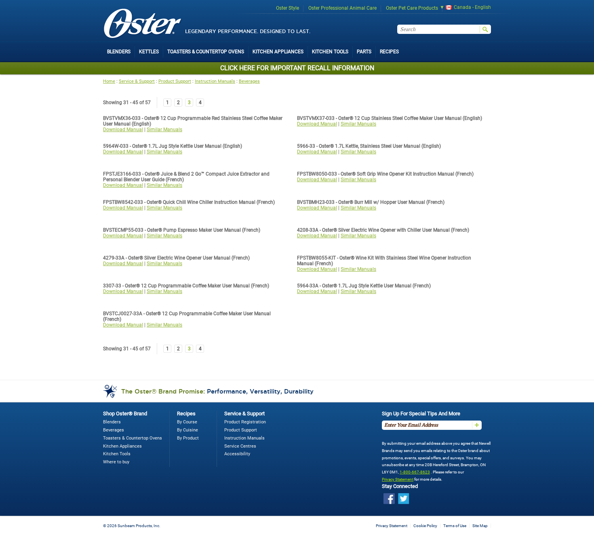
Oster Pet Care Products (412, 8)
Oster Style (287, 8)
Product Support (174, 81)
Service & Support (137, 81)
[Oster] (142, 24)
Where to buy (116, 462)
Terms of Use (454, 525)
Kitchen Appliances (122, 446)
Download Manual (123, 129)
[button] (462, 8)
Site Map (480, 525)
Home (109, 81)
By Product (188, 438)
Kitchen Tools (117, 453)
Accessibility (237, 453)
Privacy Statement (397, 479)
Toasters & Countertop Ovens (132, 438)
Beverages (249, 81)
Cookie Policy (425, 525)
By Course (187, 422)
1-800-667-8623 (415, 472)
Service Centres (240, 446)
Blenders (112, 422)
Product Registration (245, 422)
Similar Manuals (164, 129)
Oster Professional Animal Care (342, 8)
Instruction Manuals (215, 81)
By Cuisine (187, 430)
